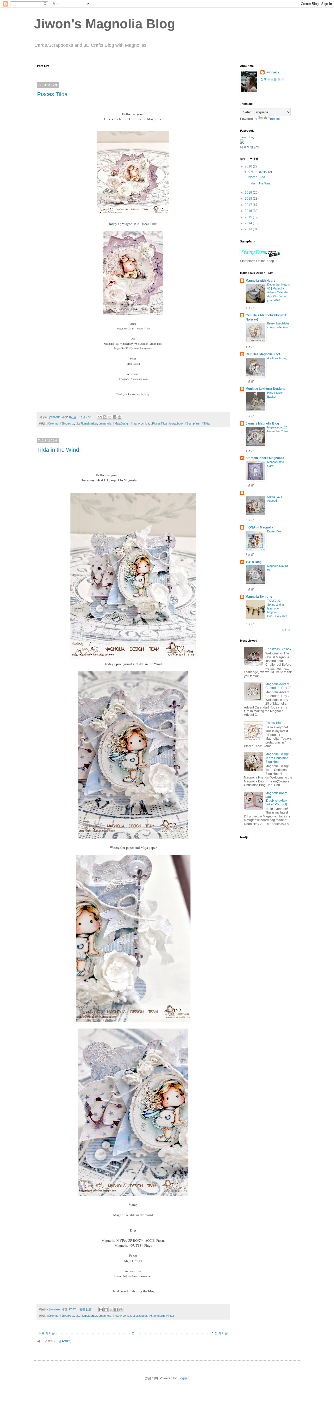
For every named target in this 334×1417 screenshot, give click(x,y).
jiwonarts (272, 72)
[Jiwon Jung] (242, 142)
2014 (249, 223)
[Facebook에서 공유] (114, 417)
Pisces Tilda (52, 94)
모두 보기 (287, 629)
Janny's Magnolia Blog (262, 423)
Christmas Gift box (278, 649)
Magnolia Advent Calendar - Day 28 (278, 686)
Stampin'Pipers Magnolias (265, 458)
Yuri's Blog (253, 562)
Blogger (182, 1378)
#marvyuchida (140, 423)
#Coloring (52, 423)
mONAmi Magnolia (259, 527)
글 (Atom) (64, 1341)
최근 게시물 (46, 1333)
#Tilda (206, 423)
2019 (249, 192)
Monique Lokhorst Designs (265, 389)
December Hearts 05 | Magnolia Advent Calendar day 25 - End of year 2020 (278, 292)
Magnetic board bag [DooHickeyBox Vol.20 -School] (276, 798)
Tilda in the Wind (58, 449)
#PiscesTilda (159, 423)
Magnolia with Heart (260, 280)
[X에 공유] (109, 417)
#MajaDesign (121, 423)
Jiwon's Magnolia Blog (104, 23)
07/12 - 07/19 (258, 172)
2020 (249, 166)
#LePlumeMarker (86, 423)
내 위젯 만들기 (249, 147)
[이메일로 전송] (99, 417)
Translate (275, 119)
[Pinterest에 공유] (119, 417)
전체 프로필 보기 (272, 79)
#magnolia (105, 423)
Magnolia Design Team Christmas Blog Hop (277, 758)
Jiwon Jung (247, 137)
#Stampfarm (192, 423)
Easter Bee (274, 531)
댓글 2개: (85, 417)
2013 (249, 229)
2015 (249, 217)
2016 (249, 211)
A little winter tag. (277, 358)
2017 (249, 205)
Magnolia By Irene (259, 597)
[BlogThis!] (104, 417)
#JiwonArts (67, 423)
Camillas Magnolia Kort (263, 354)
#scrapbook (175, 423)
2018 (249, 198)
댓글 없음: (86, 1309)
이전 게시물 (219, 1333)
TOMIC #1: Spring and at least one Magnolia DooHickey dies (277, 608)
